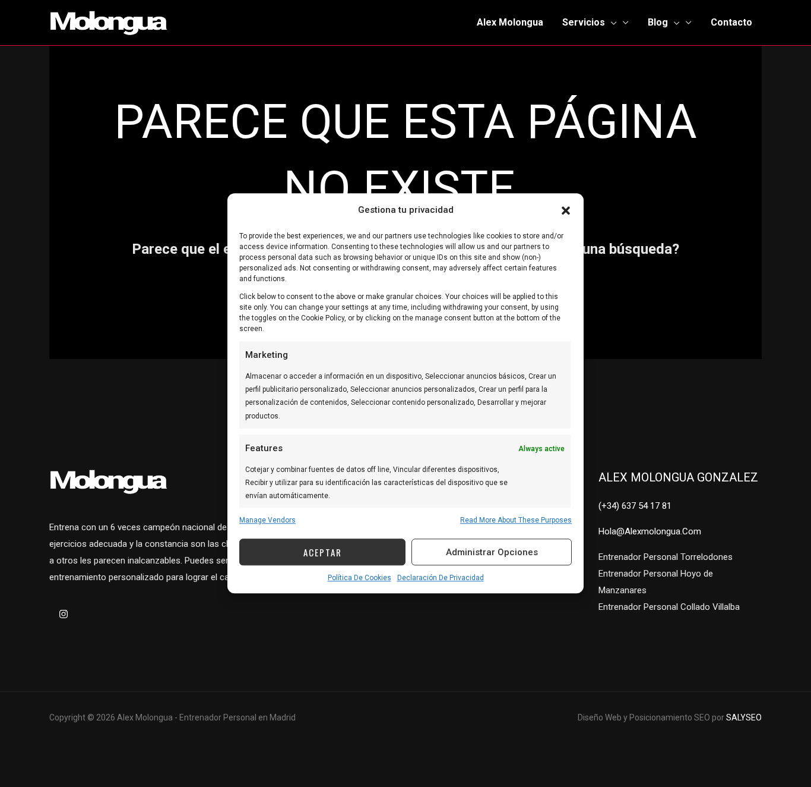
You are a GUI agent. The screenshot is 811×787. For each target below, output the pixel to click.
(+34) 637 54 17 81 (634, 505)
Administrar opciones (492, 552)
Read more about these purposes (516, 520)
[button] (566, 210)
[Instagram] (63, 614)
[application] (611, 22)
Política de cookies (359, 578)
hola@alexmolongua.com (649, 531)
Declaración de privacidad (440, 578)
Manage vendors (267, 520)
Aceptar (322, 552)
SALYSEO (744, 717)
